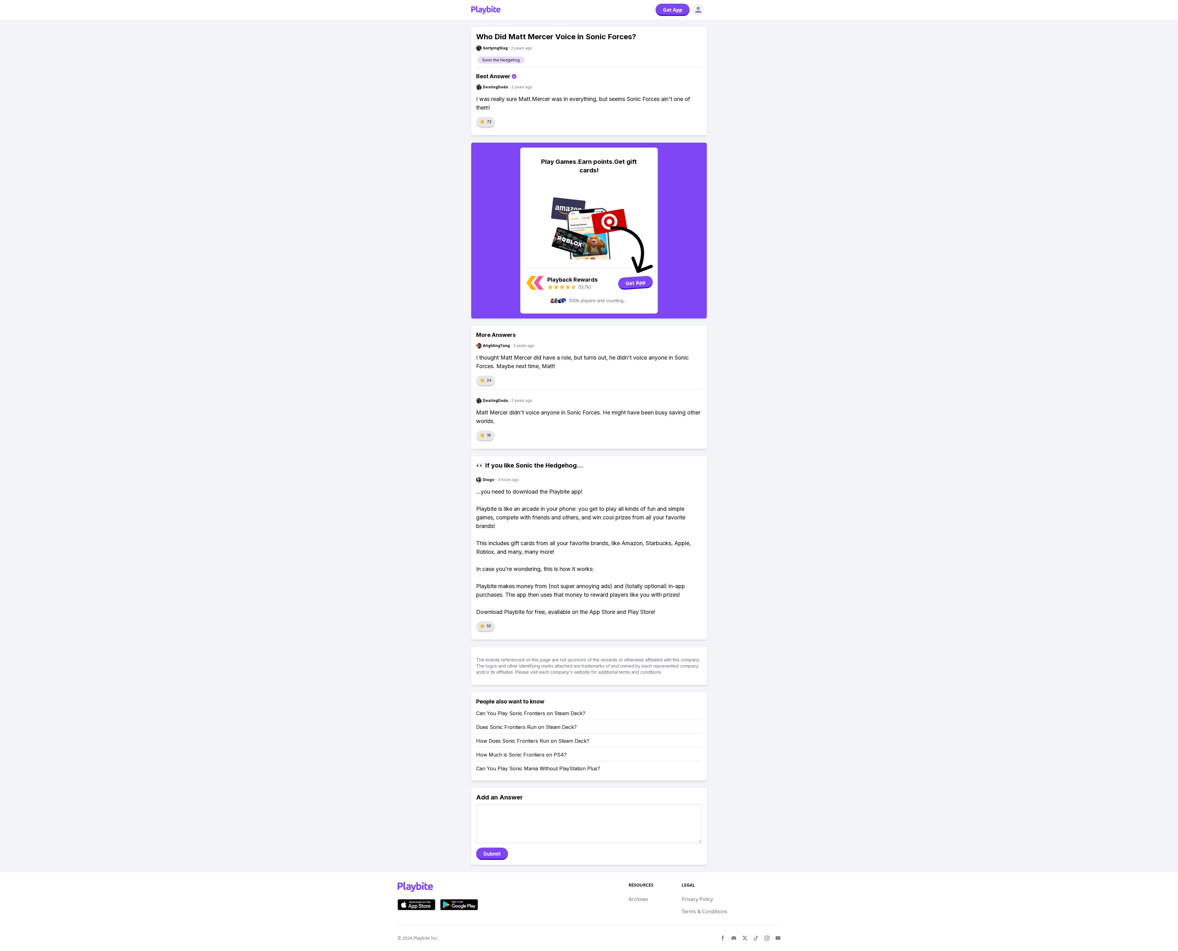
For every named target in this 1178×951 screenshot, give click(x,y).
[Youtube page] (778, 938)
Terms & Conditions (704, 911)
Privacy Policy (697, 899)
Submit (492, 854)
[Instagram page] (766, 938)
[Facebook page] (722, 938)
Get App (672, 9)
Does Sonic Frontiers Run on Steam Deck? (526, 727)
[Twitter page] (744, 938)
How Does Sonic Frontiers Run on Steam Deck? (532, 741)
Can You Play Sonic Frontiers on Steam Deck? (530, 713)
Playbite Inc (425, 938)
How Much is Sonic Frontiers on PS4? (521, 755)
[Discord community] (733, 938)
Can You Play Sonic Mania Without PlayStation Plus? (538, 768)
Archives (638, 899)
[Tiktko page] (755, 938)
